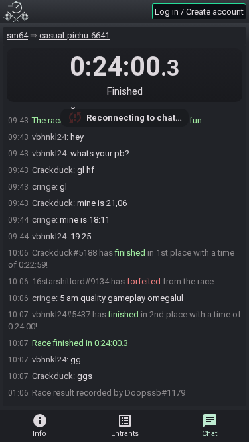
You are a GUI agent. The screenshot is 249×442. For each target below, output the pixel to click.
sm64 (17, 35)
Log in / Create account (199, 12)
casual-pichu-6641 (74, 35)
